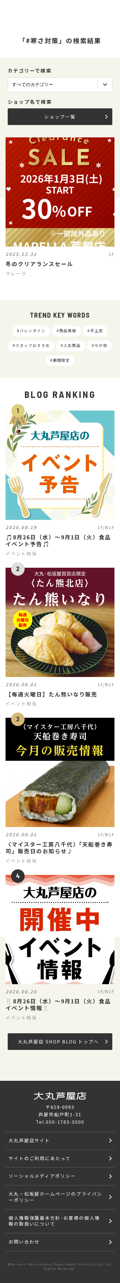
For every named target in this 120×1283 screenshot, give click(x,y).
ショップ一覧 (60, 116)
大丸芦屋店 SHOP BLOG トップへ (58, 1041)
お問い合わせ (24, 1241)
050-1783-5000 (65, 1121)
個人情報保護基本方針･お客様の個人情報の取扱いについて (54, 1220)
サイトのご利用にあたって (40, 1158)
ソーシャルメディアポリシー (42, 1175)
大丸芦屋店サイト (29, 1140)
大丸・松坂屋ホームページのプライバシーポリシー (55, 1196)
